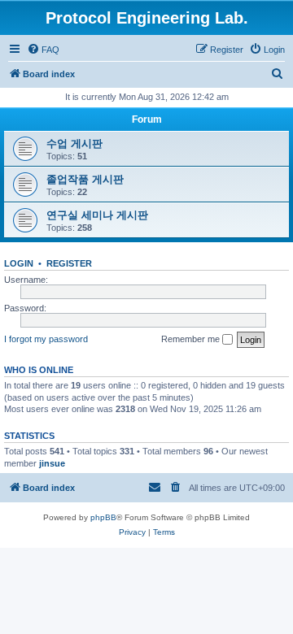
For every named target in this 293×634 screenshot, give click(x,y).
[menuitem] (43, 49)
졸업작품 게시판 (85, 179)
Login (18, 263)
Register (69, 263)
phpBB (103, 517)
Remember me (191, 339)
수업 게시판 (74, 143)
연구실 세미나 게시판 (97, 215)
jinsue (52, 463)
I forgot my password (46, 339)
